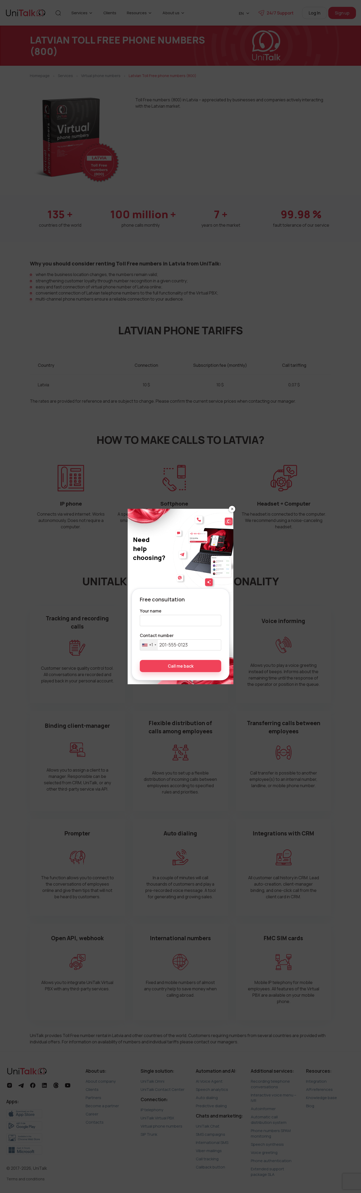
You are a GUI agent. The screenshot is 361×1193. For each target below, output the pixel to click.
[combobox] (149, 645)
